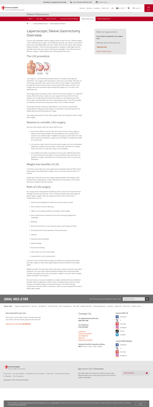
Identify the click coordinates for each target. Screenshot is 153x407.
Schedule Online (102, 2)
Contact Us (82, 331)
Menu (148, 10)
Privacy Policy (42, 403)
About (31, 19)
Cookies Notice (55, 403)
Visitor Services (51, 19)
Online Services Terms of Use (28, 403)
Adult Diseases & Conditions (57, 23)
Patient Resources (88, 19)
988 (79, 346)
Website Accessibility (85, 340)
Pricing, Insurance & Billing (69, 19)
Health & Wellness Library (41, 23)
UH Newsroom (83, 336)
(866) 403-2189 (16, 299)
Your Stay (39, 19)
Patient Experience (103, 19)
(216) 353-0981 (83, 327)
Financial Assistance (85, 333)
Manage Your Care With (18, 324)
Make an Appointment (103, 51)
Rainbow (112, 8)
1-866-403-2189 (101, 47)
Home (27, 23)
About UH (81, 338)
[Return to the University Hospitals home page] (12, 8)
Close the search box (143, 8)
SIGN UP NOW (129, 373)
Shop (128, 8)
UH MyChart (122, 8)
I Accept (140, 404)
